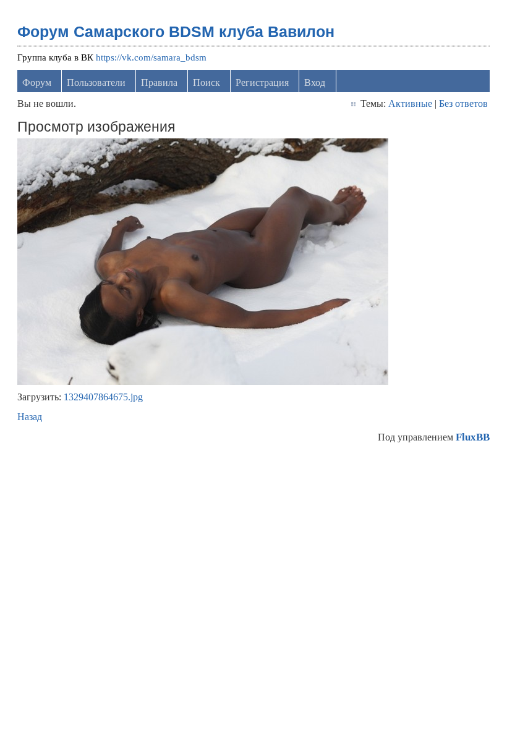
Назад (29, 416)
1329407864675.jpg (103, 397)
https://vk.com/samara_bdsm (151, 57)
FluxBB (473, 437)
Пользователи (96, 82)
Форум (36, 82)
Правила (159, 82)
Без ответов (463, 103)
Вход (314, 82)
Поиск (206, 82)
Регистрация (262, 82)
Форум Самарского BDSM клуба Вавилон (175, 31)
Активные (410, 103)
